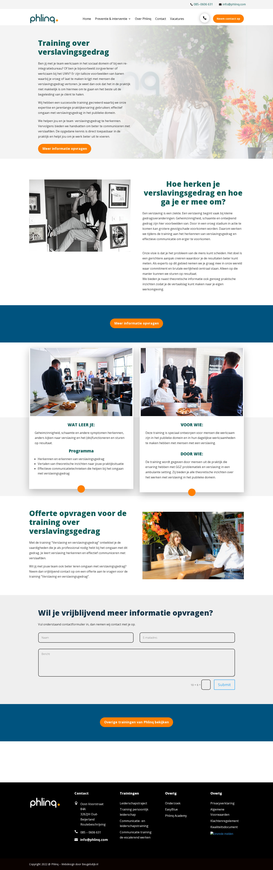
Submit (224, 684)
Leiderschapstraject (133, 803)
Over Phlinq (143, 19)
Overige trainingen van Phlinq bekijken (136, 722)
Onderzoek (173, 803)
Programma (81, 451)
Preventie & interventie (111, 19)
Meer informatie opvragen (64, 148)
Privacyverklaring (222, 803)
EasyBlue (171, 809)
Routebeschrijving (93, 824)
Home (87, 19)
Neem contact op (228, 18)
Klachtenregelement (224, 821)
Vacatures (177, 19)
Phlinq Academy (176, 816)
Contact (160, 19)
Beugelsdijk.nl (90, 864)
